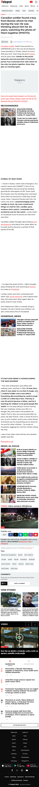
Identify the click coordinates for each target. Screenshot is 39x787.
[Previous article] (1, 393)
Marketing (13, 776)
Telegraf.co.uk (7, 442)
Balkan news (29, 564)
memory (20, 564)
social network (5, 564)
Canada (3, 559)
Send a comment (19, 583)
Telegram (4, 543)
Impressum (20, 776)
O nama (7, 776)
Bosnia (33, 287)
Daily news (14, 568)
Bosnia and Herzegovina (8, 555)
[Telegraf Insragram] (22, 770)
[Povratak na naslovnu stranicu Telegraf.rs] (6, 2)
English (3, 14)
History (14, 564)
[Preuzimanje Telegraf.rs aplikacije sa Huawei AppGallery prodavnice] (32, 765)
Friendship (23, 559)
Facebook (15, 289)
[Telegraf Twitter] (17, 770)
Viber (30, 541)
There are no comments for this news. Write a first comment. (17, 578)
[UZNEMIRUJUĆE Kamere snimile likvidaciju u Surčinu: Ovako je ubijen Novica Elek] (8, 489)
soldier (12, 46)
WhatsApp (23, 541)
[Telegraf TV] (27, 770)
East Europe (5, 568)
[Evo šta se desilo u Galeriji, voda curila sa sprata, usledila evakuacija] (19, 637)
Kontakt (25, 780)
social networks (16, 297)
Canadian (5, 46)
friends (32, 54)
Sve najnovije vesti (19, 725)
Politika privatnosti (16, 780)
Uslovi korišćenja (27, 548)
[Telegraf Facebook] (12, 770)
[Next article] (37, 393)
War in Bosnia (28, 555)
